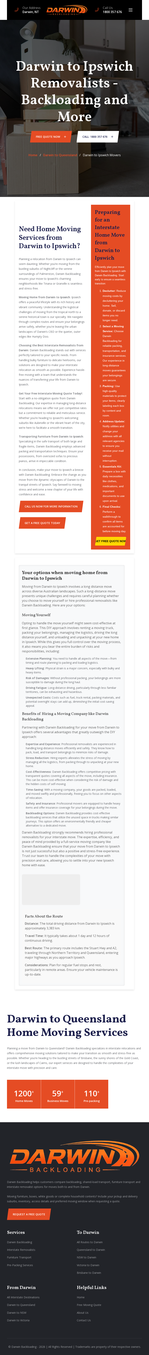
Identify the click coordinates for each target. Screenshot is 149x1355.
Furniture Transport (19, 1257)
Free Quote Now (48, 136)
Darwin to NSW (16, 1312)
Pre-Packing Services (20, 1265)
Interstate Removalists (21, 1250)
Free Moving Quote (89, 1305)
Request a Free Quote (29, 1214)
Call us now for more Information (51, 506)
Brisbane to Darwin (89, 1273)
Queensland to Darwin (91, 1250)
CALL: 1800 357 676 (95, 136)
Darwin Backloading (19, 1242)
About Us (82, 1312)
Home (33, 155)
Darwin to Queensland (60, 155)
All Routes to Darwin (90, 1242)
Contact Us (84, 1320)
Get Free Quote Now (110, 541)
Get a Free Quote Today (42, 523)
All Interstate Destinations (23, 1297)
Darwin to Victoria (18, 1320)
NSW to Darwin (86, 1257)
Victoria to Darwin (88, 1265)
